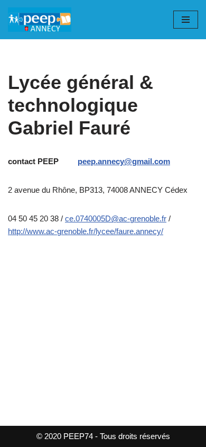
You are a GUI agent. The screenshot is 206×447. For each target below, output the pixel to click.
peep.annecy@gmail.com (124, 161)
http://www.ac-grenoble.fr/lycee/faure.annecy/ (85, 231)
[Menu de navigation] (185, 20)
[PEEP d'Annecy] (39, 19)
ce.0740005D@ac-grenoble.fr (115, 218)
